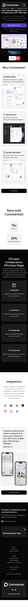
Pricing (14, 556)
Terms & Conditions (14, 567)
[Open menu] (24, 5)
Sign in (14, 547)
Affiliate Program (14, 560)
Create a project (14, 492)
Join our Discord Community (14, 574)
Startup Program (14, 558)
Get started (14, 191)
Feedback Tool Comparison (14, 562)
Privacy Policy (14, 569)
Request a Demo (14, 551)
